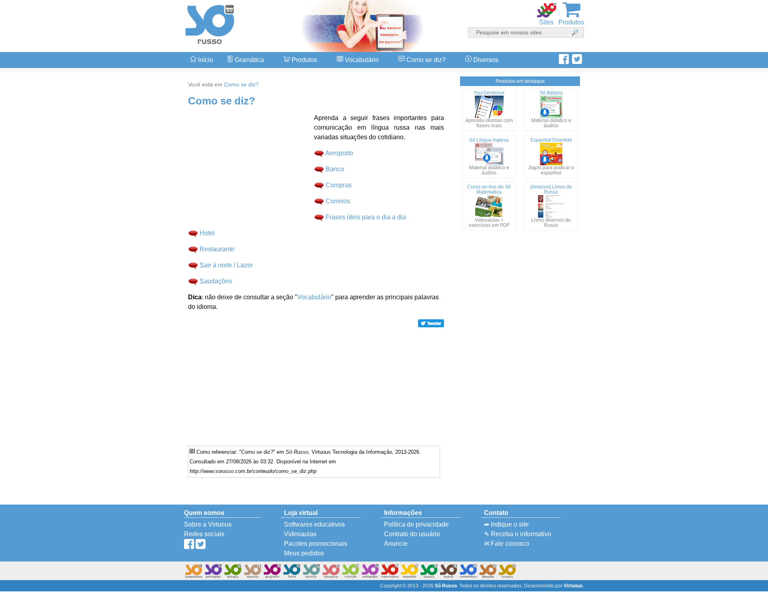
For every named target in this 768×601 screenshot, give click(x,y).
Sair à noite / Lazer (226, 265)
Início (204, 59)
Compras (339, 185)
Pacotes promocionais (315, 543)
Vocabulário (361, 59)
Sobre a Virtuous (208, 524)
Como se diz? (425, 59)
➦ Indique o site (506, 524)
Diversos (485, 59)
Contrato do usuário (412, 534)
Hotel (207, 233)
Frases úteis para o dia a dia (366, 217)
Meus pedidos (304, 553)
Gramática (248, 59)
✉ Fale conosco (506, 543)
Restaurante (217, 249)
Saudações (216, 281)
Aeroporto (339, 153)
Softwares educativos (314, 524)
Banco (335, 169)
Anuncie (396, 543)
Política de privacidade (416, 524)
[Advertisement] (736, 300)
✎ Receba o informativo (517, 534)
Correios (338, 201)
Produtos (303, 59)
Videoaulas (300, 534)
